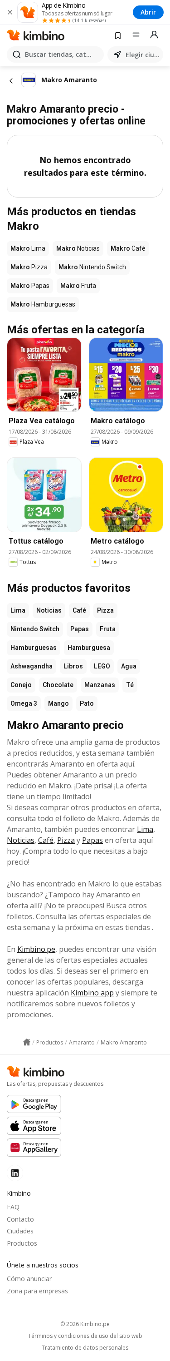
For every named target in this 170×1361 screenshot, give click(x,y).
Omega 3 (23, 703)
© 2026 (85, 1324)
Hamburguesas (33, 647)
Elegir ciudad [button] (143, 54)
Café (79, 610)
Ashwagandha (31, 666)
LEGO (102, 666)
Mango (58, 703)
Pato (87, 703)
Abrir (148, 12)
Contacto (20, 1219)
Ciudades (20, 1231)
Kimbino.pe (36, 949)
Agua (128, 666)
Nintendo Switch (34, 629)
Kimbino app (92, 993)
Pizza (105, 610)
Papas (79, 629)
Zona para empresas (37, 1291)
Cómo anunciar (29, 1278)
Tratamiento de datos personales (85, 1347)
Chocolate (58, 684)
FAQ (13, 1207)
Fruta (108, 629)
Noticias (49, 610)
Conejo (21, 684)
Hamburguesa (89, 647)
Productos (22, 1243)
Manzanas (99, 684)
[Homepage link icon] (26, 1042)
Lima (17, 610)
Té (130, 684)
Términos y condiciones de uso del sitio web (85, 1336)
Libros (73, 666)
